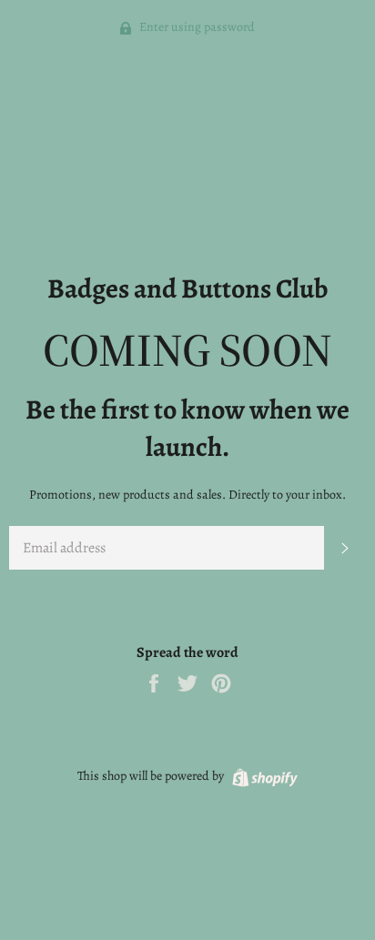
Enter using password (196, 26)
